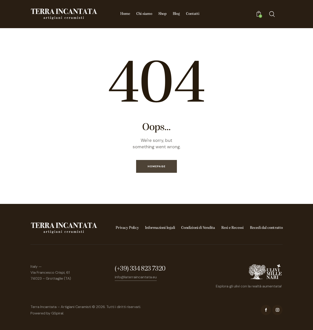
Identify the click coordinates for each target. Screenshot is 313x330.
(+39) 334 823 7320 (140, 268)
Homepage (156, 166)
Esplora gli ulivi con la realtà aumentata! (249, 286)
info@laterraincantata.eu (136, 277)
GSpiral (57, 313)
